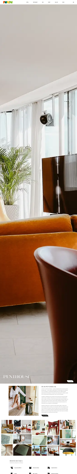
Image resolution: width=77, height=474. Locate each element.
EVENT (49, 2)
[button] (7, 427)
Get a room (45, 415)
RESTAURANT (35, 2)
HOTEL (27, 2)
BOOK (63, 2)
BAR (42, 2)
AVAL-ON (56, 2)
